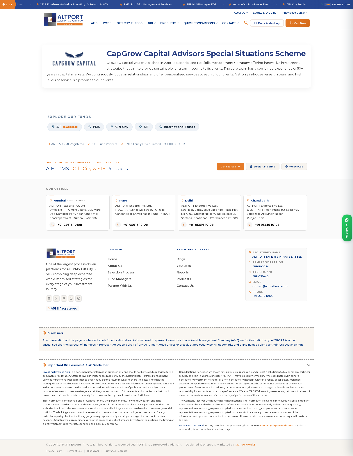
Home (112, 259)
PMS (106, 23)
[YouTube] (64, 298)
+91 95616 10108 (338, 4)
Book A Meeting (269, 23)
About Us (239, 12)
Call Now (300, 23)
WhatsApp (296, 166)
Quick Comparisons (199, 23)
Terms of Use (74, 451)
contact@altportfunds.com (270, 286)
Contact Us (185, 285)
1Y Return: (64, 4)
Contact (229, 23)
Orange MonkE (245, 444)
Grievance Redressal (116, 451)
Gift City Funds (129, 23)
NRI (150, 23)
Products (168, 23)
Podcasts (184, 279)
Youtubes (184, 266)
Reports (183, 272)
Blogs (181, 259)
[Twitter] (56, 298)
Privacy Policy (54, 451)
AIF (93, 23)
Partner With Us (120, 285)
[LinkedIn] (49, 298)
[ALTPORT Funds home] (63, 19)
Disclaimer (93, 451)
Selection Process (121, 272)
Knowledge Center (293, 12)
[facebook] (78, 298)
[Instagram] (71, 298)
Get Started (228, 166)
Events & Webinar (265, 12)
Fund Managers (119, 279)
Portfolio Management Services (137, 4)
